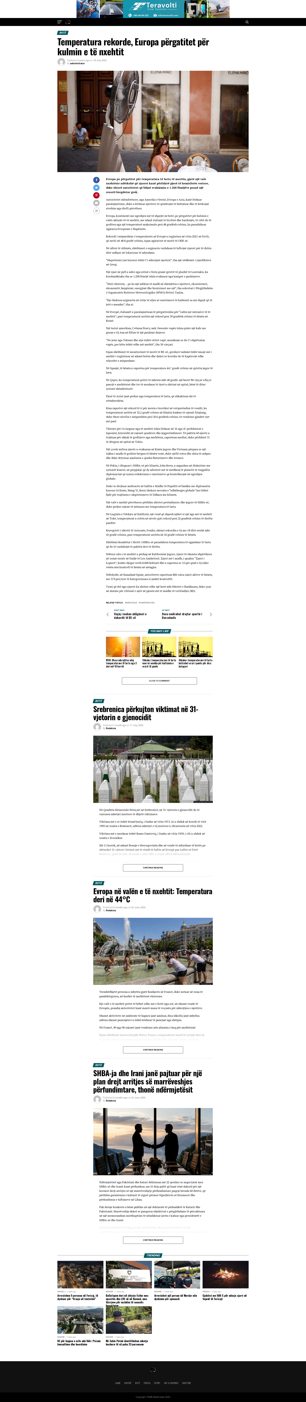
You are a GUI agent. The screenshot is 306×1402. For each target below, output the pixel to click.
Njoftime (186, 1383)
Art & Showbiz (171, 1383)
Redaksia (111, 728)
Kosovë (127, 1383)
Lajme (117, 1383)
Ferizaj (147, 1383)
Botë (137, 1383)
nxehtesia (131, 603)
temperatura (147, 603)
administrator (77, 63)
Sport (157, 1383)
